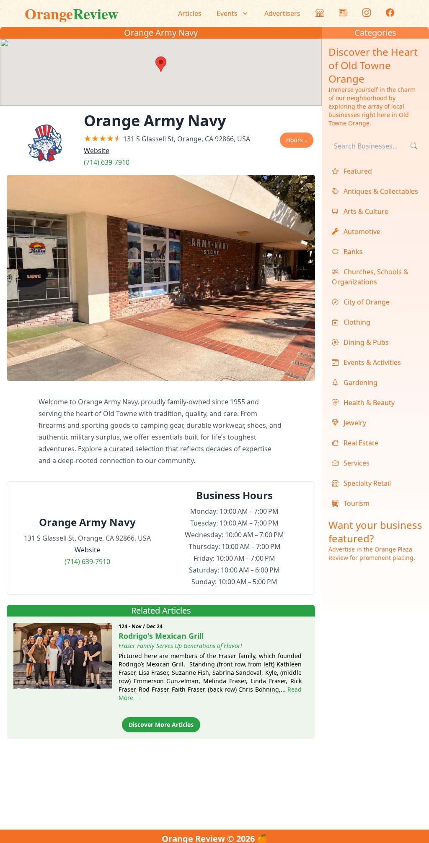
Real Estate (360, 443)
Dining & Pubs (365, 342)
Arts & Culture (365, 211)
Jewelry (354, 422)
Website (96, 150)
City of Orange (366, 302)
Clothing (356, 322)
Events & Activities (371, 362)
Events (227, 13)
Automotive (361, 231)
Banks (352, 251)
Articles (190, 13)
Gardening (359, 382)
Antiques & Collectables (380, 191)
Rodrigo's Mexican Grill (161, 636)
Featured (357, 171)
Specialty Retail (366, 483)
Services (356, 463)
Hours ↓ (297, 140)
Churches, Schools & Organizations (370, 276)
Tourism (356, 503)
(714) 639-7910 (106, 162)
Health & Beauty (368, 402)
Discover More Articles (161, 725)
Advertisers (282, 13)
